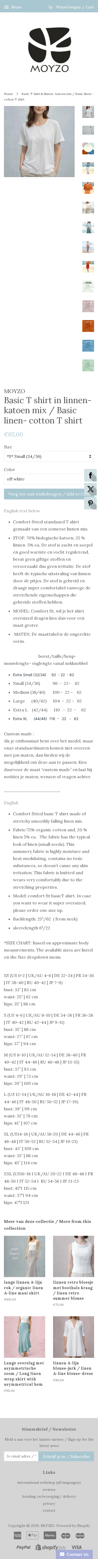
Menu (16, 7)
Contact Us (76, 1554)
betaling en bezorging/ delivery (49, 1496)
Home (8, 94)
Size (8, 446)
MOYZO (48, 1525)
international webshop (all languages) (49, 1482)
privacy (49, 1503)
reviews (49, 1489)
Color (9, 469)
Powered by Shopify (73, 1525)
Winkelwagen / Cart (74, 7)
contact (49, 1510)
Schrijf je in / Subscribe (66, 1456)
